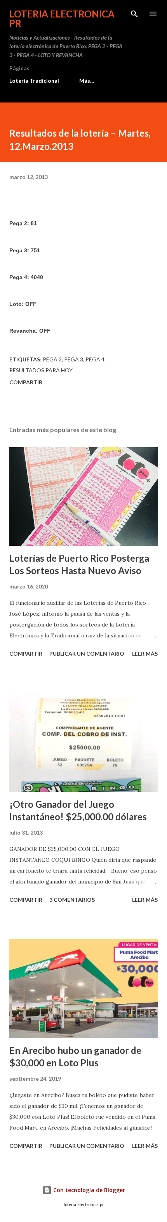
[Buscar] (134, 14)
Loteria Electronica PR (62, 18)
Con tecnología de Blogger (88, 1190)
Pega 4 (94, 359)
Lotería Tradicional (34, 80)
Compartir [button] (25, 382)
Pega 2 (52, 359)
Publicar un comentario (86, 653)
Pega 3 (73, 359)
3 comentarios (72, 899)
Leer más (145, 653)
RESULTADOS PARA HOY (41, 370)
